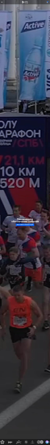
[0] (46, 2)
